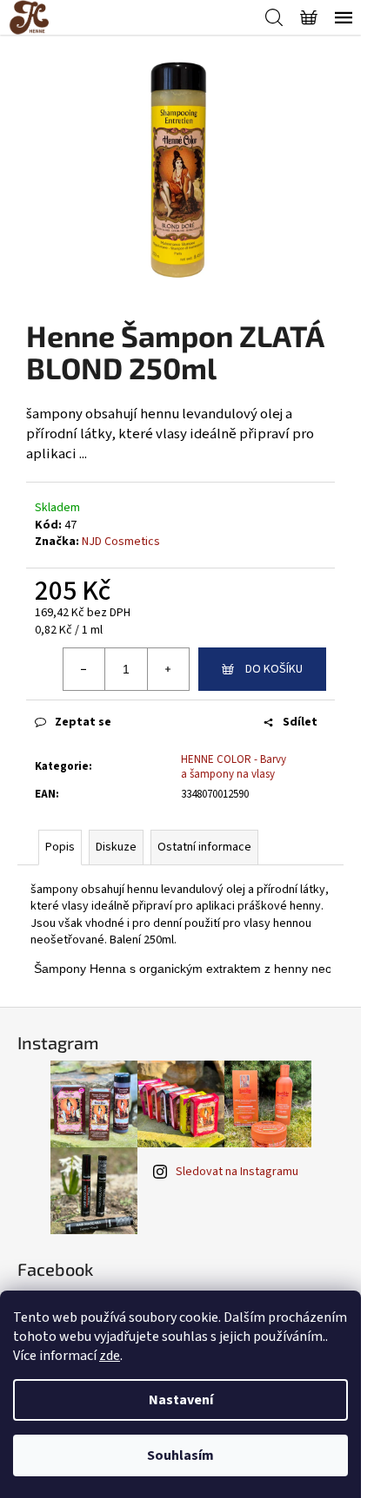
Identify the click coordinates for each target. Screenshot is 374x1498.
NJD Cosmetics (121, 541)
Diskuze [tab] (116, 847)
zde (109, 1355)
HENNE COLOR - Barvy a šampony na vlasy (233, 767)
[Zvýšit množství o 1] (168, 669)
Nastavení (181, 1399)
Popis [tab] (60, 847)
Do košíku (274, 669)
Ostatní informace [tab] (204, 847)
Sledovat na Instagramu (237, 1171)
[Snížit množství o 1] (84, 669)
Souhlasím (180, 1455)
